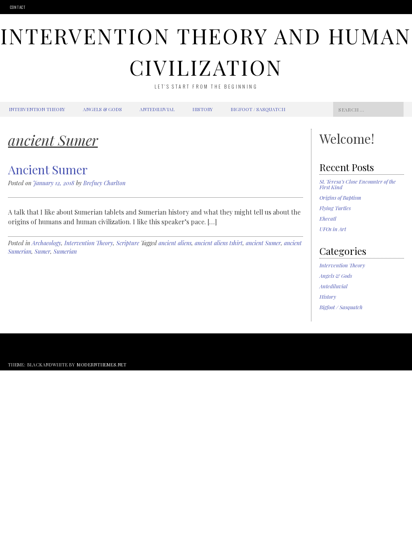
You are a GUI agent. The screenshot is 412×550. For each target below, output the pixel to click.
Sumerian (65, 251)
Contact (18, 7)
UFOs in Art (332, 228)
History (202, 109)
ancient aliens (175, 243)
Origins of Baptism (340, 197)
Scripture (127, 243)
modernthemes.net (102, 365)
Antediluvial (157, 109)
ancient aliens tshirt (219, 243)
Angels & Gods (102, 109)
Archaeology (46, 243)
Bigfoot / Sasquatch (258, 109)
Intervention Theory (37, 109)
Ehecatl (327, 218)
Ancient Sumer (48, 169)
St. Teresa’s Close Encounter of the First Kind (357, 184)
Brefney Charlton (104, 183)
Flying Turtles (335, 208)
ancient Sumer (263, 243)
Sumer (42, 251)
